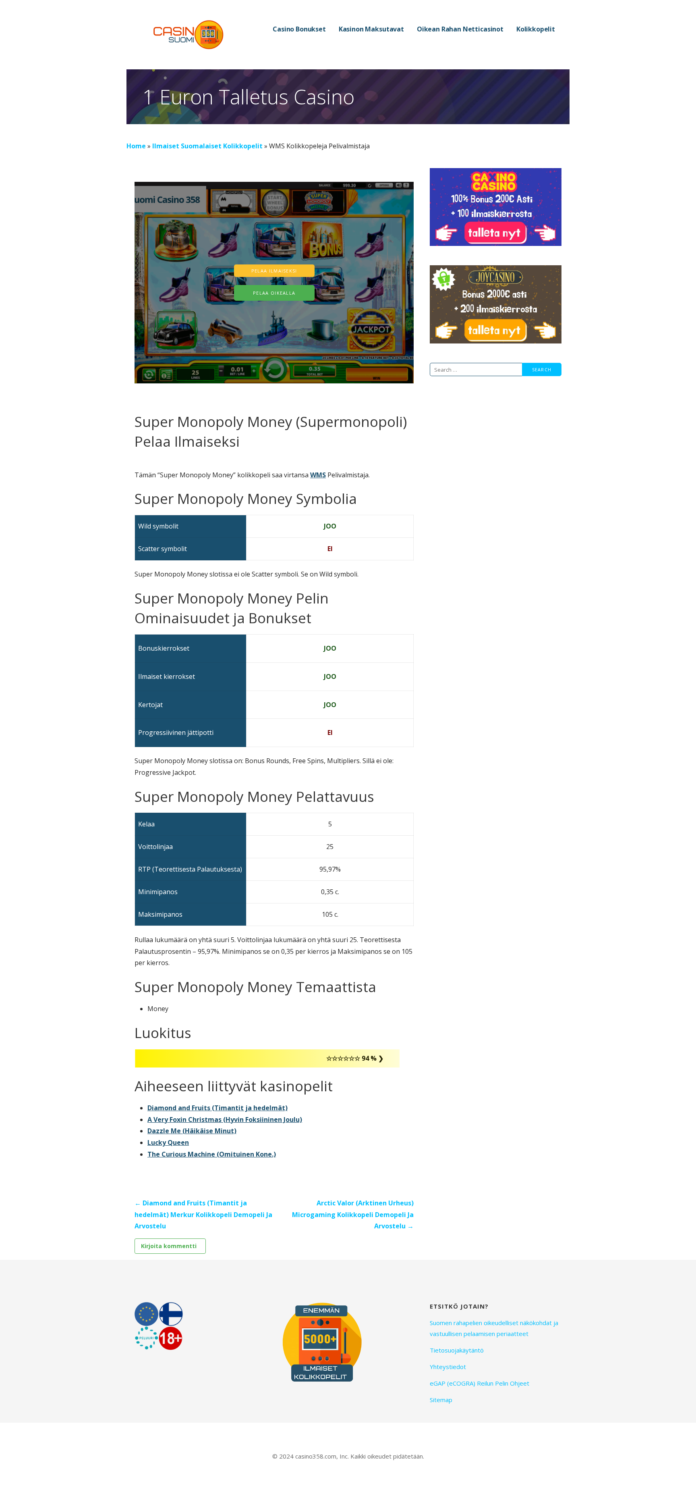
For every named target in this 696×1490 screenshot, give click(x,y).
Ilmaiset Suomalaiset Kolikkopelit (207, 146)
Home (136, 146)
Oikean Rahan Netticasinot (460, 29)
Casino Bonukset (299, 29)
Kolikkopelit (535, 29)
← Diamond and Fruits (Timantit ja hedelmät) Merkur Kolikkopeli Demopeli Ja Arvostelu (203, 1215)
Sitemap (441, 1400)
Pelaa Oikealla (274, 293)
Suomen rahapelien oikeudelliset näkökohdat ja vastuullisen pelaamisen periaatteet (494, 1328)
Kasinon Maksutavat (371, 29)
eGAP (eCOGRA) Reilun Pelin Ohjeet (479, 1383)
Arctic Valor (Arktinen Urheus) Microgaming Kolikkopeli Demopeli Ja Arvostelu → (353, 1215)
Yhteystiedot (448, 1367)
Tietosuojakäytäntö (457, 1350)
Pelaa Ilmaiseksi (274, 271)
